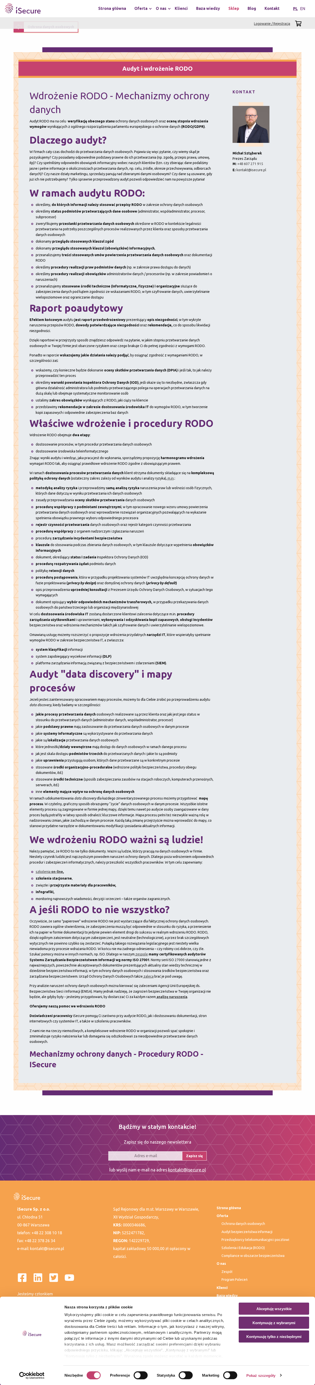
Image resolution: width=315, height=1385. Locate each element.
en (302, 8)
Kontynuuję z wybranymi (273, 1322)
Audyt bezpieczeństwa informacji (246, 1232)
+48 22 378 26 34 (40, 1240)
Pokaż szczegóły (261, 1375)
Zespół (226, 1272)
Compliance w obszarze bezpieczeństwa (252, 1256)
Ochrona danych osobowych (243, 1224)
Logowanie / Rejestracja (272, 24)
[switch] (141, 1375)
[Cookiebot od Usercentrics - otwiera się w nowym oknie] (31, 1375)
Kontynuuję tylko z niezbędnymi (273, 1337)
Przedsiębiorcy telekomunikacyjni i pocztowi (255, 1240)
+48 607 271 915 (250, 164)
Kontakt (272, 8)
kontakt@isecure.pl (251, 170)
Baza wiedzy (208, 8)
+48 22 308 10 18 (47, 1233)
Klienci (181, 8)
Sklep (233, 8)
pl (295, 8)
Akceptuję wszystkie (274, 1309)
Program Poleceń (234, 1280)
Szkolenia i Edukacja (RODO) (243, 1248)
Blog (252, 8)
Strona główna (112, 8)
